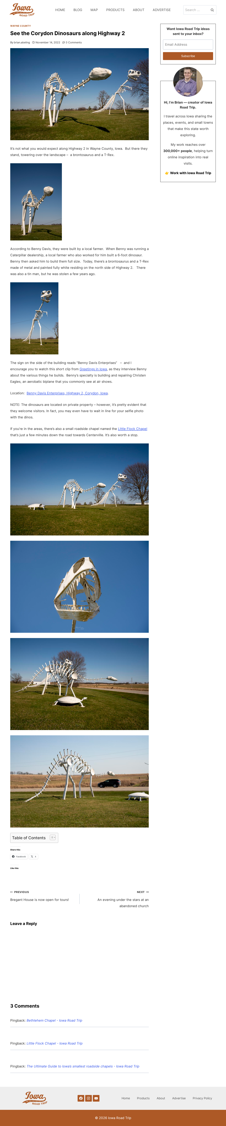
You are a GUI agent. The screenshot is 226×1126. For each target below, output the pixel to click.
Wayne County (20, 25)
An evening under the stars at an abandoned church (123, 899)
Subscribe (188, 56)
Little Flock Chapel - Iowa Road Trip (55, 1043)
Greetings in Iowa (93, 369)
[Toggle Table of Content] (51, 837)
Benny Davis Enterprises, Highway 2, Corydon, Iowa (67, 393)
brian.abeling (22, 42)
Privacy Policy (202, 1098)
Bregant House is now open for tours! (39, 896)
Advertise (162, 10)
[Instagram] (88, 1098)
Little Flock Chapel (132, 429)
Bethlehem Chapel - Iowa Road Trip (54, 1020)
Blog (77, 10)
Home (60, 10)
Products (115, 10)
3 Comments (74, 42)
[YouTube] (96, 1098)
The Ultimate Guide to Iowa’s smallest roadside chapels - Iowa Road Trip (83, 1066)
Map (94, 10)
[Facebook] (81, 1098)
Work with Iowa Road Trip (190, 173)
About (138, 10)
